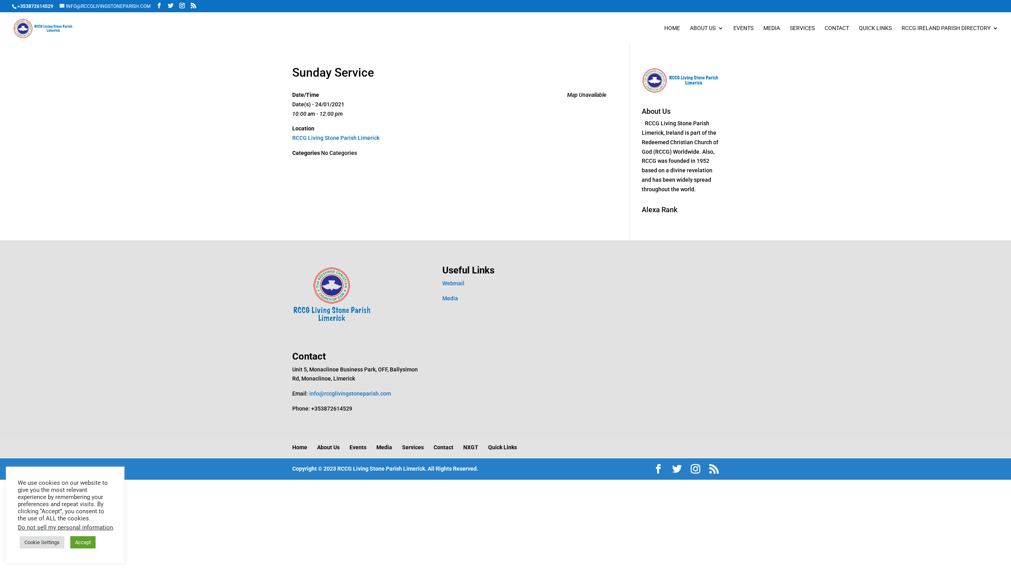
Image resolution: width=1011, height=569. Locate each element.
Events (743, 28)
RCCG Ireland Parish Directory (946, 28)
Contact (837, 28)
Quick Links (875, 28)
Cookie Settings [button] (42, 542)
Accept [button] (83, 542)
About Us (703, 28)
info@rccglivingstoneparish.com (350, 393)
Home (672, 28)
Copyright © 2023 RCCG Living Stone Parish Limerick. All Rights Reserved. (385, 468)
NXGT (470, 447)
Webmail (453, 283)
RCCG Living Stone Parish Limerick (336, 138)
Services (802, 28)
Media (771, 28)
